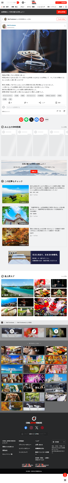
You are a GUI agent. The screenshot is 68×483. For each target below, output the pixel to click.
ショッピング (41, 6)
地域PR (61, 6)
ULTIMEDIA (37, 471)
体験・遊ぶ (15, 6)
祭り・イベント (52, 6)
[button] (63, 7)
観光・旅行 (5, 6)
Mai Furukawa (11, 25)
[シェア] (47, 119)
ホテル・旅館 (31, 6)
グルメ (22, 6)
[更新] (64, 111)
